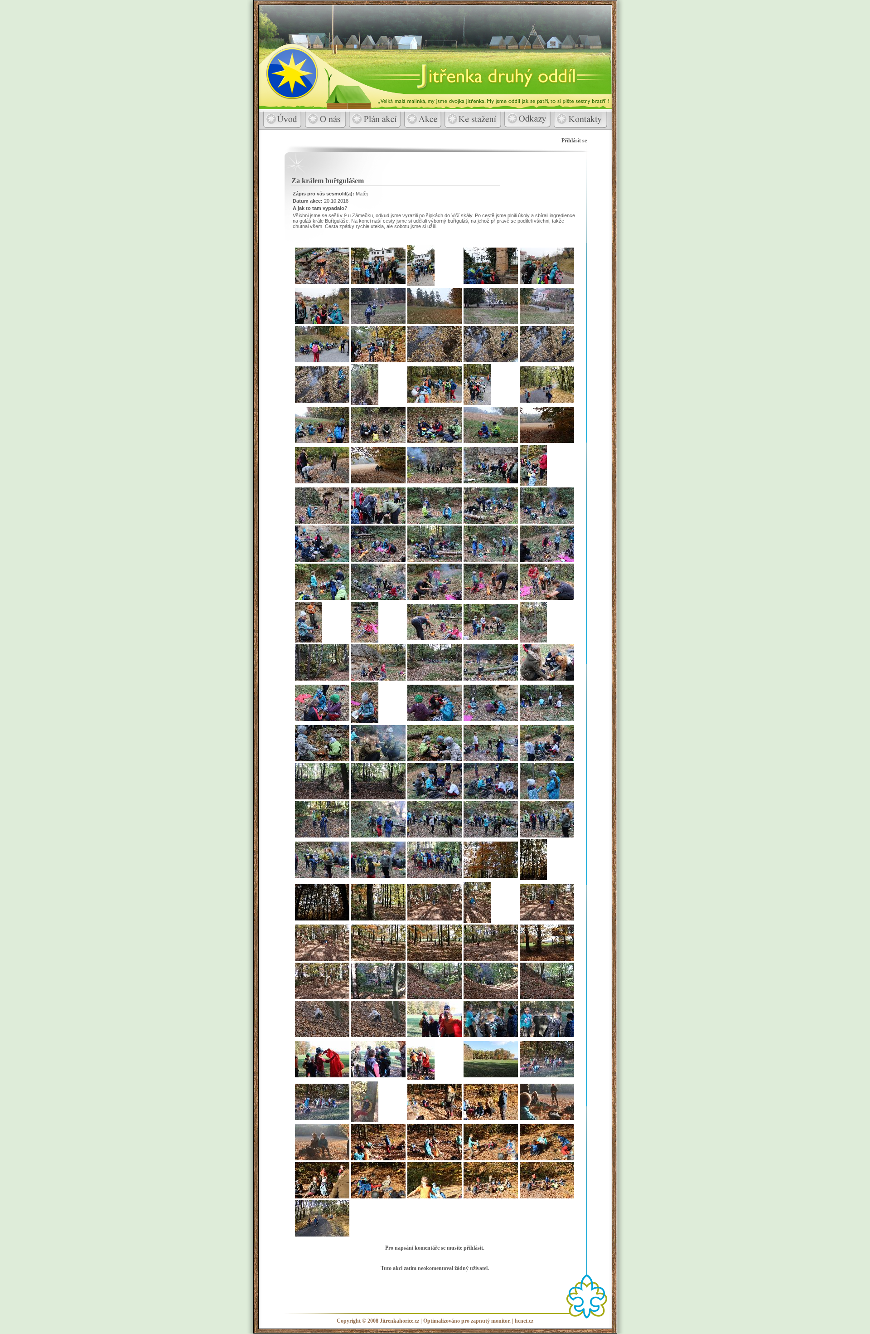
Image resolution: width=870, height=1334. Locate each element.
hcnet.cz (524, 1321)
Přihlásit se (574, 140)
